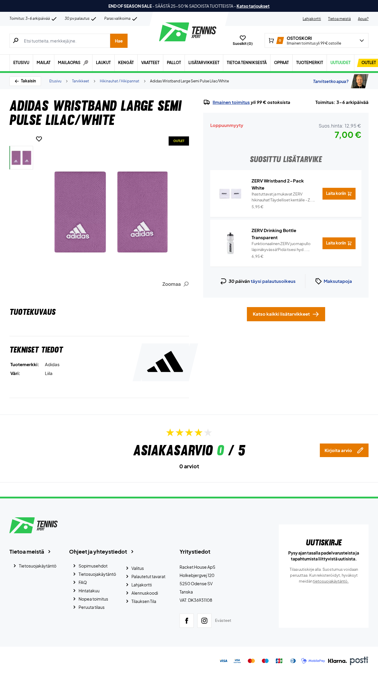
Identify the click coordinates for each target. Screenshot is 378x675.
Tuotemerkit (309, 62)
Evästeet (223, 620)
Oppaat (281, 62)
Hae (119, 40)
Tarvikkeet (80, 81)
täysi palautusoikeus (273, 281)
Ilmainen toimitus (231, 102)
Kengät (126, 62)
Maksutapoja (338, 281)
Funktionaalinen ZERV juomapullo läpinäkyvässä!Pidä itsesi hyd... (281, 246)
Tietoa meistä (339, 19)
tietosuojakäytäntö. (331, 581)
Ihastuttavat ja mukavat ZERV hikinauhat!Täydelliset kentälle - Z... (283, 197)
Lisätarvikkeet (203, 62)
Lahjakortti (312, 19)
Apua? (363, 19)
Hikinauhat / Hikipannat (119, 81)
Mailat (43, 62)
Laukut (103, 62)
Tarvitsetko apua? (330, 81)
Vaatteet (150, 62)
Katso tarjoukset (253, 6)
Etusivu (21, 62)
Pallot (174, 62)
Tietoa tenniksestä (247, 62)
